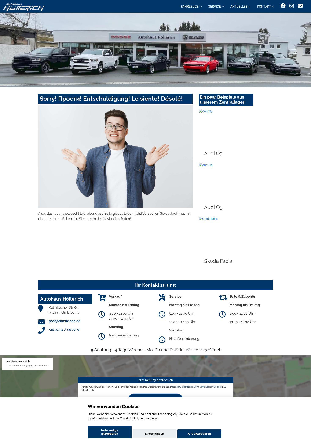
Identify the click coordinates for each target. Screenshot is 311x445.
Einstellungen (154, 433)
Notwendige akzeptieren (109, 432)
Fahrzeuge (190, 6)
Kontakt (264, 6)
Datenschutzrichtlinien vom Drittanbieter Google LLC (198, 386)
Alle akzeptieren (199, 433)
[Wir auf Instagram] (291, 6)
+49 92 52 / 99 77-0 (64, 329)
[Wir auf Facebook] (283, 6)
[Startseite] (23, 6)
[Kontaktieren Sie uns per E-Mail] (300, 6)
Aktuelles (239, 6)
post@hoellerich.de (65, 321)
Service (214, 6)
